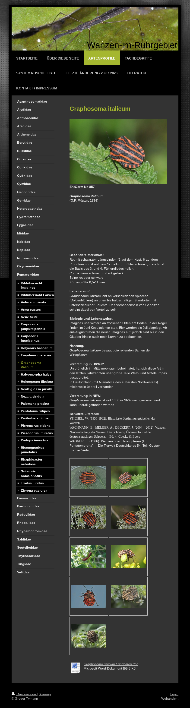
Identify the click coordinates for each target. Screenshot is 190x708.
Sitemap (45, 694)
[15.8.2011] (128, 477)
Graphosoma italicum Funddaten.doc (111, 664)
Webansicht (169, 698)
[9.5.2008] (88, 556)
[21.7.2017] (88, 477)
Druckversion (26, 694)
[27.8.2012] (128, 596)
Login (174, 694)
